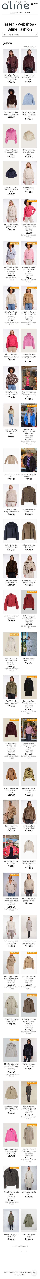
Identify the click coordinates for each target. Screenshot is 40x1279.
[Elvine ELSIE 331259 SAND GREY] (11, 1005)
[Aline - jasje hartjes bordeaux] (11, 602)
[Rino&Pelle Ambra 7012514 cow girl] (29, 566)
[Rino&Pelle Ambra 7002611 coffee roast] (11, 98)
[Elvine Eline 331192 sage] (29, 1220)
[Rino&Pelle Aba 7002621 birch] (29, 173)
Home (12, 13)
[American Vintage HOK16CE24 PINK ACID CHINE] (11, 1135)
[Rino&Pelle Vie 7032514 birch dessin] (11, 495)
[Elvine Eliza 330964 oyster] (29, 1178)
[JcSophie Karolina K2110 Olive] (29, 495)
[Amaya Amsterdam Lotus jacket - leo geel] (29, 774)
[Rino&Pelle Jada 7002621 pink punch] (11, 341)
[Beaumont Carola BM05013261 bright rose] (29, 341)
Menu (36, 4)
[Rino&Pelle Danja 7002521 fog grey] (29, 927)
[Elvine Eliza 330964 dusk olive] (11, 1220)
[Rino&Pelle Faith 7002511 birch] (29, 644)
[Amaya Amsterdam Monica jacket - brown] (11, 774)
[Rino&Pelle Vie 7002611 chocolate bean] (29, 61)
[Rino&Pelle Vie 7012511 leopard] (11, 566)
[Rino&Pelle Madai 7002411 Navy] (29, 1050)
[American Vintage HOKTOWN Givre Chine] (29, 98)
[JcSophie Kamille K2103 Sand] (29, 531)
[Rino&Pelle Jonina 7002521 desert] (29, 884)
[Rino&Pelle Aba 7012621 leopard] (11, 378)
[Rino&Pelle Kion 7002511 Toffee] (29, 812)
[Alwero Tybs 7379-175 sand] (11, 460)
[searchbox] (20, 35)
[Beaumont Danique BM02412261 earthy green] (29, 378)
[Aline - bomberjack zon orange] (11, 847)
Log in (23, 1274)
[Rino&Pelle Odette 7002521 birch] (11, 927)
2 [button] (21, 1251)
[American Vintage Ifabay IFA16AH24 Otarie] (11, 1093)
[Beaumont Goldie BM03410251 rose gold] (29, 847)
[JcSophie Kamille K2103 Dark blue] (11, 531)
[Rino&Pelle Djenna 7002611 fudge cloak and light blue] (11, 61)
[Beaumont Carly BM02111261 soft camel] (11, 415)
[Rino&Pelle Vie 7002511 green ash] (11, 687)
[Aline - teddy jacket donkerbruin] (29, 460)
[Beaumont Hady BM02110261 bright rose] (11, 136)
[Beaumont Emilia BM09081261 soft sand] (29, 136)
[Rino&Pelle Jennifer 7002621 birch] (11, 211)
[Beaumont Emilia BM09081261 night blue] (11, 173)
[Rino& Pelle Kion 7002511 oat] (11, 812)
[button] (34, 1273)
